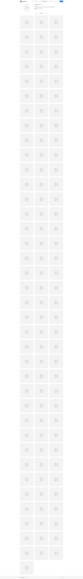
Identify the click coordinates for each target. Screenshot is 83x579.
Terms (26, 577)
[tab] (37, 14)
